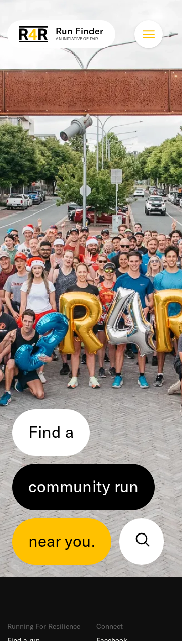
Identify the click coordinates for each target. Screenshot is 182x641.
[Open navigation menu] (148, 34)
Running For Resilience (43, 626)
